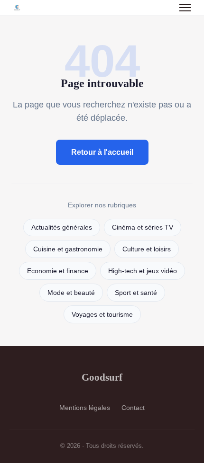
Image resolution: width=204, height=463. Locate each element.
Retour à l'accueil (102, 152)
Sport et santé (136, 292)
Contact (133, 407)
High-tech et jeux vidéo (142, 271)
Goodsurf (102, 377)
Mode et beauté (71, 292)
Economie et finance (57, 271)
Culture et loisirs (146, 249)
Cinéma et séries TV (142, 227)
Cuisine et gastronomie (67, 249)
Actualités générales (61, 227)
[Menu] (185, 7)
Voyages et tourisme (102, 314)
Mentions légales (84, 407)
